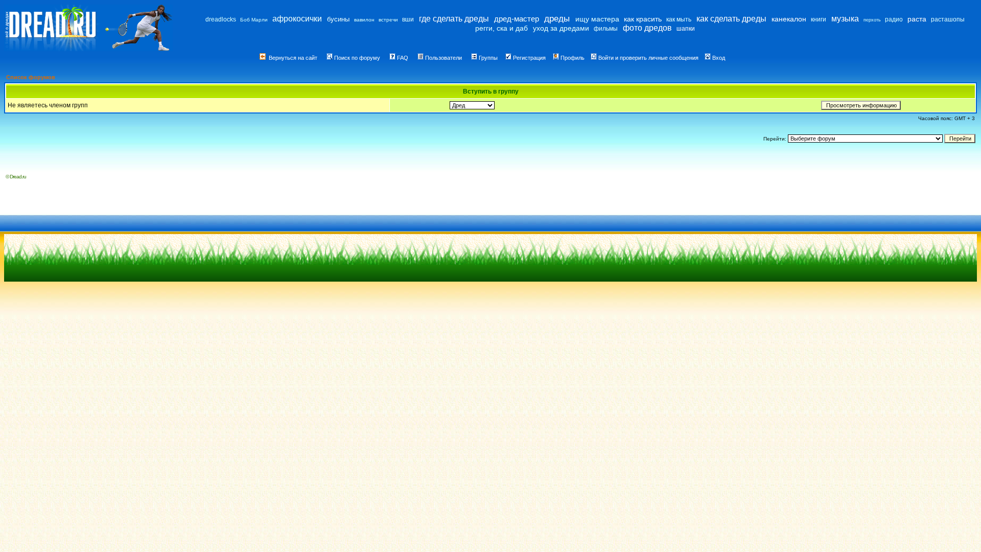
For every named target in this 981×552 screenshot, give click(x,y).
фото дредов (647, 28)
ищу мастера (597, 19)
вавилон (364, 19)
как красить (643, 19)
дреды (557, 19)
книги (818, 19)
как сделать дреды (731, 18)
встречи (388, 19)
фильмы (606, 28)
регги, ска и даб (501, 28)
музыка (845, 18)
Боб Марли (254, 19)
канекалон (789, 19)
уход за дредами (561, 28)
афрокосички (297, 18)
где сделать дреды (454, 18)
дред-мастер (516, 18)
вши (408, 19)
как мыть (678, 19)
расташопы (948, 19)
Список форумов (30, 77)
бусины (338, 19)
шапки (685, 28)
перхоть (872, 19)
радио (894, 19)
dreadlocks (220, 19)
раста (916, 19)
